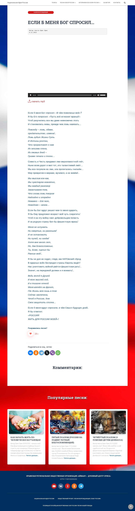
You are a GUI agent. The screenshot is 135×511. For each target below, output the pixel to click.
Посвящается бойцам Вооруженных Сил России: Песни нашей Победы (67, 505)
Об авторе (106, 2)
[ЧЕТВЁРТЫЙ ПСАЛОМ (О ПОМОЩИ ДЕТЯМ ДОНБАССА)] (108, 422)
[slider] (103, 95)
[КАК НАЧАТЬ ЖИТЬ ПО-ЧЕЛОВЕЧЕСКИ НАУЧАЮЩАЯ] (26, 422)
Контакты (116, 2)
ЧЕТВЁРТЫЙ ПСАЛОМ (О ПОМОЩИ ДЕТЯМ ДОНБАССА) (108, 438)
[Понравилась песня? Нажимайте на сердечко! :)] (30, 333)
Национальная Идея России (44, 498)
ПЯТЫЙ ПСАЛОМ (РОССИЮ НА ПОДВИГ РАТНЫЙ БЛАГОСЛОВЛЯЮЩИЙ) (67, 440)
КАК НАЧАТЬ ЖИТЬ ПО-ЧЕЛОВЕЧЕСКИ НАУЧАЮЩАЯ (25, 438)
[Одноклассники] (35, 352)
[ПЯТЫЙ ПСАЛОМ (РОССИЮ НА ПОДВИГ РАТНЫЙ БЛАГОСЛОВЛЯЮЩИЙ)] (67, 422)
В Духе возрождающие (41, 12)
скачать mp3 (38, 101)
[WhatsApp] (57, 352)
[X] (46, 352)
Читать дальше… (32, 455)
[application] (67, 95)
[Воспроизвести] (31, 95)
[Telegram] (41, 352)
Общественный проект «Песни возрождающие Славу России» (79, 498)
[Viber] (52, 352)
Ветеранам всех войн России (89, 2)
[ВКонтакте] (30, 352)
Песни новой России (67, 2)
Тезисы (54, 2)
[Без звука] (98, 95)
